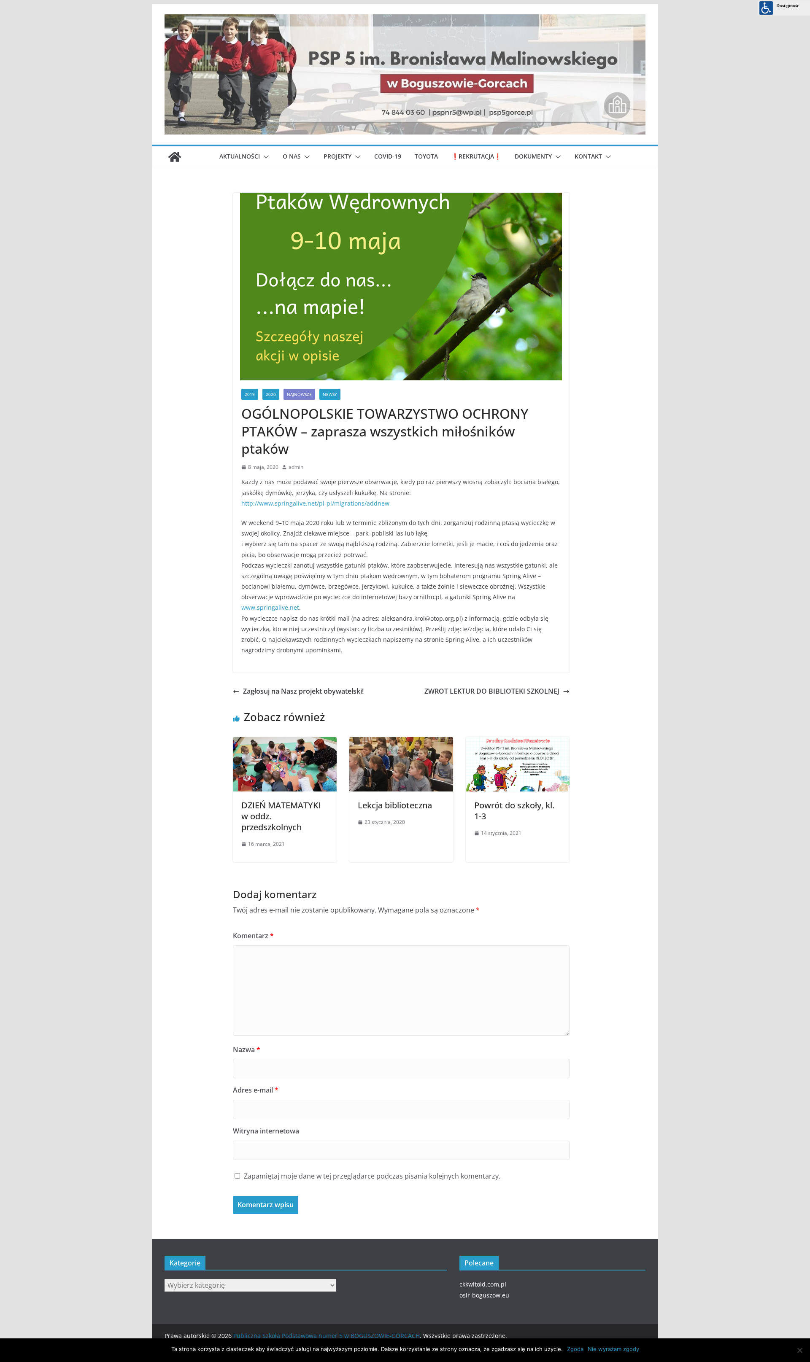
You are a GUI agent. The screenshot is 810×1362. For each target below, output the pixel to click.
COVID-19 (387, 156)
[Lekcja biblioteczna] (401, 741)
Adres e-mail (255, 1090)
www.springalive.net (270, 607)
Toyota (426, 156)
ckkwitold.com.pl (482, 1284)
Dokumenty (533, 156)
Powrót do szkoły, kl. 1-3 (514, 810)
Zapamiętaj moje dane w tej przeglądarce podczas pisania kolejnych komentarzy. (372, 1176)
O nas (292, 156)
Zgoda (575, 1349)
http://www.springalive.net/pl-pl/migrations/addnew (315, 503)
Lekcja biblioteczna (395, 805)
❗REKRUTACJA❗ (476, 156)
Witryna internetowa (266, 1131)
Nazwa (246, 1049)
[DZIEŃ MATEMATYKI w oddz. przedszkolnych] (285, 741)
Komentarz (253, 935)
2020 (271, 394)
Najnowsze (299, 394)
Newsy (330, 394)
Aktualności (239, 156)
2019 (250, 394)
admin (296, 467)
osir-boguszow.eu (484, 1295)
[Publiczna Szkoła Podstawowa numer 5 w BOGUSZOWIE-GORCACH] (175, 157)
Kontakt (588, 156)
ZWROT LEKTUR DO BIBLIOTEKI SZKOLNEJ (491, 691)
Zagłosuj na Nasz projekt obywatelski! (303, 691)
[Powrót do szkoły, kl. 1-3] (518, 741)
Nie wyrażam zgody (613, 1349)
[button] (264, 157)
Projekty (337, 156)
